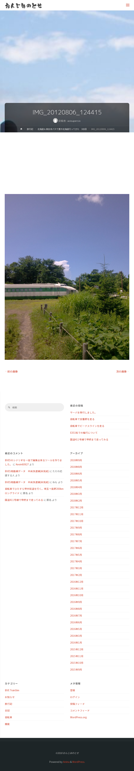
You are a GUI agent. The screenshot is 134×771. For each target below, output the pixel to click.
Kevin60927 (22, 464)
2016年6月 (76, 622)
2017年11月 (76, 514)
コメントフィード (80, 710)
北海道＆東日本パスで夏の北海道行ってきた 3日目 (62, 128)
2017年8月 (76, 534)
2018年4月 (76, 487)
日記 (7, 710)
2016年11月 (76, 588)
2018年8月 (76, 466)
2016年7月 (76, 615)
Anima (66, 762)
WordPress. (78, 762)
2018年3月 (76, 493)
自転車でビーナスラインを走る (87, 426)
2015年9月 (76, 669)
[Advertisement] (67, 158)
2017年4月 (76, 561)
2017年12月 (76, 507)
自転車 (8, 717)
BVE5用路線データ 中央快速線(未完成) (27, 471)
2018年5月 (76, 480)
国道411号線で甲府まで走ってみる (89, 439)
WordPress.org (78, 717)
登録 (72, 690)
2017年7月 (76, 541)
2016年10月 (76, 595)
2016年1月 (76, 642)
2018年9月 (76, 460)
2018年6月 (76, 473)
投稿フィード (77, 704)
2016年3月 (76, 635)
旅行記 (30, 128)
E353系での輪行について (84, 432)
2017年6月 (76, 548)
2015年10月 (76, 662)
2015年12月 (76, 649)
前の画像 (12, 371)
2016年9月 (76, 602)
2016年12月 (76, 581)
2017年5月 (76, 554)
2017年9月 (76, 527)
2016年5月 (76, 629)
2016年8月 (76, 608)
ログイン (75, 697)
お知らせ (10, 697)
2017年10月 (76, 521)
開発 (7, 724)
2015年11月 (76, 656)
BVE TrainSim (12, 690)
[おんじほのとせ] (23, 5)
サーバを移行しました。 (83, 412)
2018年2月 (76, 500)
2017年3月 (76, 568)
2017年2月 (76, 575)
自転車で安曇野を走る (82, 419)
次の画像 (121, 371)
